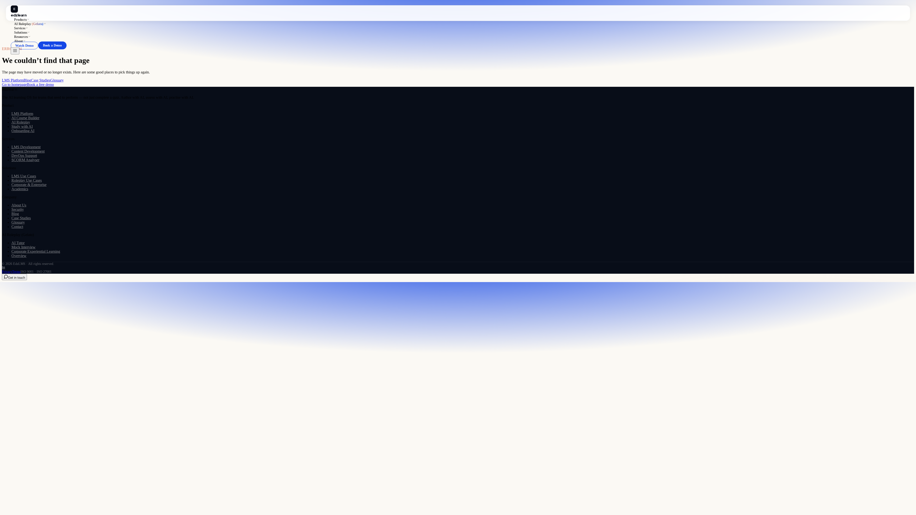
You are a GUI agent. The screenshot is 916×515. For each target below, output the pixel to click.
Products (20, 19)
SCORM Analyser (25, 160)
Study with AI (22, 126)
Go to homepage (14, 84)
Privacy (7, 271)
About (18, 41)
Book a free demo (40, 84)
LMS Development (26, 147)
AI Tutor (18, 243)
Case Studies (40, 80)
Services (19, 28)
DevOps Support (24, 156)
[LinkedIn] (3, 268)
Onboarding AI (22, 131)
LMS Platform (13, 80)
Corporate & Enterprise (29, 185)
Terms (16, 271)
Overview (18, 256)
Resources (21, 37)
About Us (18, 205)
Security (17, 209)
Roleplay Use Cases (26, 180)
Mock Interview (23, 247)
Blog (27, 80)
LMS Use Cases (23, 176)
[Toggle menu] (15, 50)
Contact (17, 227)
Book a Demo (52, 45)
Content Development (28, 151)
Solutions (20, 32)
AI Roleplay (20, 122)
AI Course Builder (25, 118)
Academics (19, 189)
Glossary (57, 80)
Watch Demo (24, 45)
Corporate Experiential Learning (35, 251)
